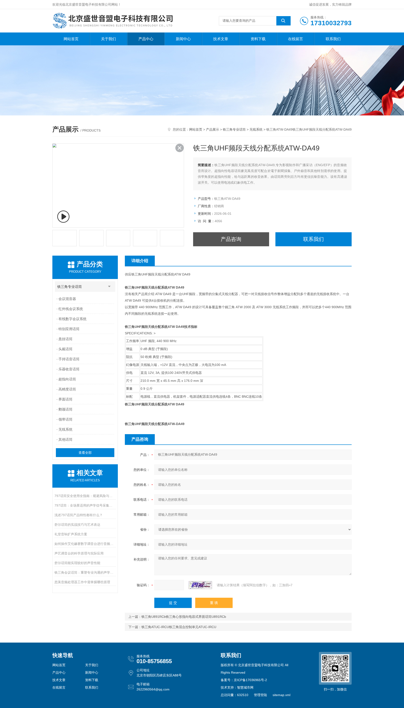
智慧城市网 (245, 687)
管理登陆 (260, 695)
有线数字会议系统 (72, 319)
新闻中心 (183, 39)
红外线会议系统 (70, 309)
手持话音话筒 (68, 359)
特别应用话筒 (68, 329)
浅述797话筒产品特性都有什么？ (78, 515)
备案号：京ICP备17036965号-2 (244, 680)
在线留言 (295, 39)
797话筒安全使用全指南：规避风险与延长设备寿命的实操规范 (84, 496)
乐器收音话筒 (68, 369)
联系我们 (333, 39)
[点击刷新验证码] (200, 585)
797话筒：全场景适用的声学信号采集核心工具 (84, 505)
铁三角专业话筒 (234, 129)
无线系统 (256, 129)
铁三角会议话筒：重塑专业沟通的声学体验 (84, 572)
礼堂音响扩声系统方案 (70, 534)
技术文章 (220, 39)
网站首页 (71, 39)
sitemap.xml (281, 695)
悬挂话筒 (65, 339)
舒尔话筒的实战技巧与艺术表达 (77, 524)
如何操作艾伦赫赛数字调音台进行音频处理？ (84, 544)
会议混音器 (67, 299)
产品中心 (145, 39)
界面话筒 (65, 399)
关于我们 (108, 39)
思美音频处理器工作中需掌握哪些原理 (82, 582)
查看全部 (85, 452)
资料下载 (258, 39)
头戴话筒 (65, 349)
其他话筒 (65, 439)
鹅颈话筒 (65, 409)
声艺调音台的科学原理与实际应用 (79, 553)
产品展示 (212, 129)
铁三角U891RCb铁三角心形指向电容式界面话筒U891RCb (183, 617)
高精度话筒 (67, 389)
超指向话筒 (67, 379)
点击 (109, 286)
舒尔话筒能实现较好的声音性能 (77, 563)
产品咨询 (231, 239)
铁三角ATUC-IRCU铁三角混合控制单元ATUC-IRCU (178, 627)
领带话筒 (65, 419)
